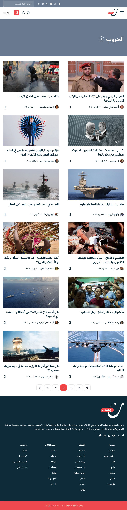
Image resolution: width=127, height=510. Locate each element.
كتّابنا (25, 450)
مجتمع (112, 450)
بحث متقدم (22, 467)
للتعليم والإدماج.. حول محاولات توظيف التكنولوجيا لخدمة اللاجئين (101, 259)
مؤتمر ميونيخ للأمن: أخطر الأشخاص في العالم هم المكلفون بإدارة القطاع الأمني (33, 152)
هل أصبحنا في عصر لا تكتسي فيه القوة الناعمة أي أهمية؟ (32, 314)
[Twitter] (55, 3)
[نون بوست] (113, 12)
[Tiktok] (39, 3)
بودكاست (52, 467)
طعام (82, 478)
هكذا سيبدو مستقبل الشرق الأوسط (38, 96)
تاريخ (112, 467)
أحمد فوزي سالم (111, 107)
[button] (121, 12)
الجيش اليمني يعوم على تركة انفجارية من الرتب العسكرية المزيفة (96, 98)
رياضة (112, 473)
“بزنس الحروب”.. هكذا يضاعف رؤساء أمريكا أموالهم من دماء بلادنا (97, 152)
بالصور (53, 484)
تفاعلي (53, 473)
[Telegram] (43, 3)
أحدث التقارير (50, 444)
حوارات (53, 461)
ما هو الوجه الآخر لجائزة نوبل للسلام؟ (102, 312)
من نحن (23, 444)
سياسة (112, 444)
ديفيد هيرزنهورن (46, 161)
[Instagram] (47, 3)
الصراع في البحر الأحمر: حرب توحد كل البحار (34, 204)
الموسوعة (52, 478)
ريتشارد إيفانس (112, 322)
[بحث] (28, 13)
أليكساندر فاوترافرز (45, 322)
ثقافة (82, 489)
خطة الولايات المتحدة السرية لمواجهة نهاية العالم (98, 368)
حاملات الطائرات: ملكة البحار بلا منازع (102, 204)
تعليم (112, 478)
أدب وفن (81, 456)
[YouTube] (51, 3)
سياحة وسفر (79, 467)
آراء (113, 461)
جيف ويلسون (47, 376)
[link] (101, 39)
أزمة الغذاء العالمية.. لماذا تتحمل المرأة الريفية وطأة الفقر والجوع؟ (31, 259)
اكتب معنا (23, 456)
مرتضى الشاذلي (47, 268)
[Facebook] (59, 3)
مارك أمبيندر (113, 376)
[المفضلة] (17, 12)
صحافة (82, 450)
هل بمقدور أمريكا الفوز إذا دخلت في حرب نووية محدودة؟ (31, 368)
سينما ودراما (79, 473)
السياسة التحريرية (19, 461)
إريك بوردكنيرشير (46, 107)
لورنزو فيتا (49, 214)
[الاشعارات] (23, 13)
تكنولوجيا (111, 484)
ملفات (53, 450)
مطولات (53, 456)
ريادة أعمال (80, 461)
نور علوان (114, 161)
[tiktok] (100, 436)
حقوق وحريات (109, 456)
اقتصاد (82, 444)
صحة (82, 484)
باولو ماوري (113, 214)
